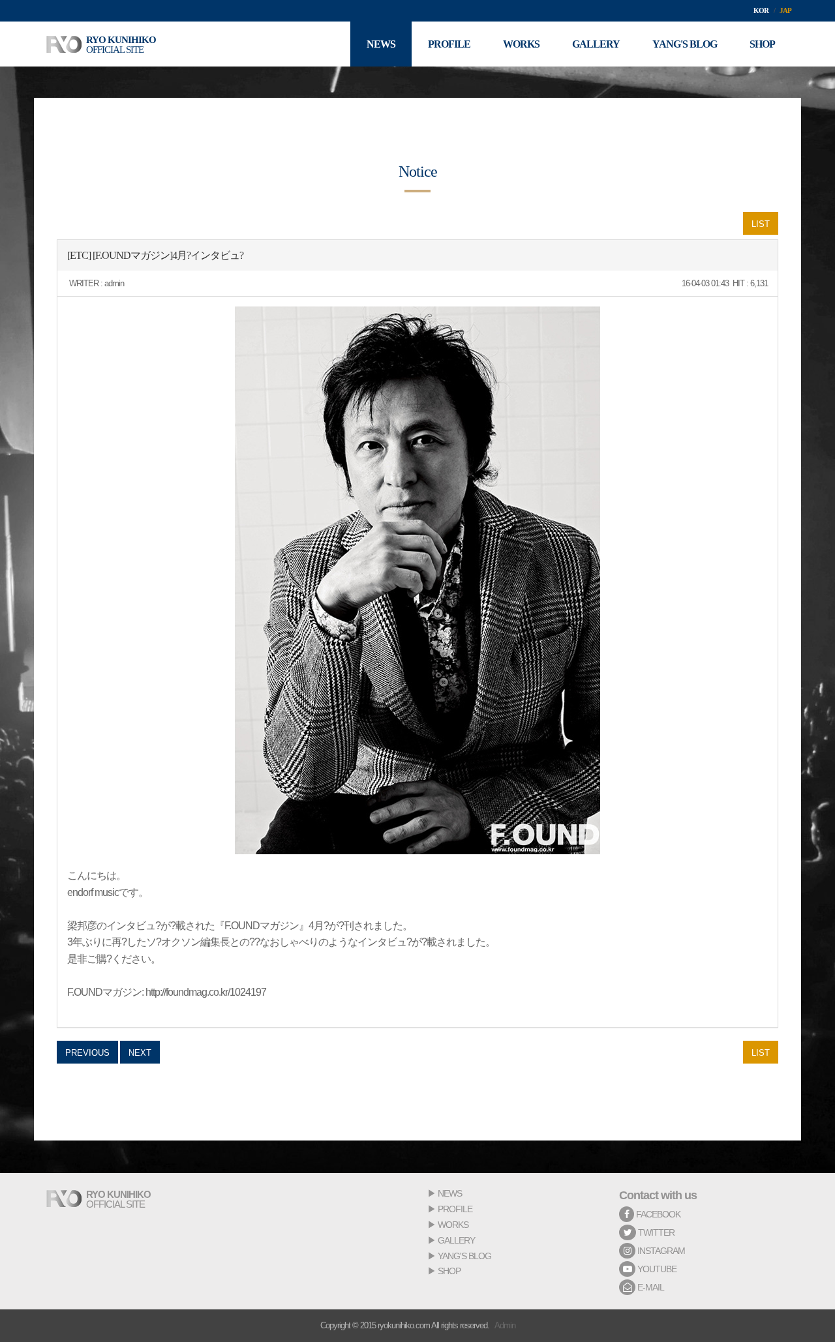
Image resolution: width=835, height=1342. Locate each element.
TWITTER (655, 1232)
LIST (761, 224)
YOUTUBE (655, 1269)
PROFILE (455, 1209)
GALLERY (456, 1240)
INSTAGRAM (660, 1250)
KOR (760, 10)
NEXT (140, 1053)
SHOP (449, 1271)
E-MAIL (649, 1287)
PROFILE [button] (449, 44)
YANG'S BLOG (464, 1256)
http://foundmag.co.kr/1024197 (205, 992)
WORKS (453, 1224)
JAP (785, 10)
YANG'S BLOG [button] (684, 44)
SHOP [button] (762, 44)
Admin (504, 1325)
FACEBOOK (657, 1214)
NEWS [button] (381, 44)
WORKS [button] (521, 44)
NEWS (450, 1193)
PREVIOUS (87, 1053)
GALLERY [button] (596, 44)
